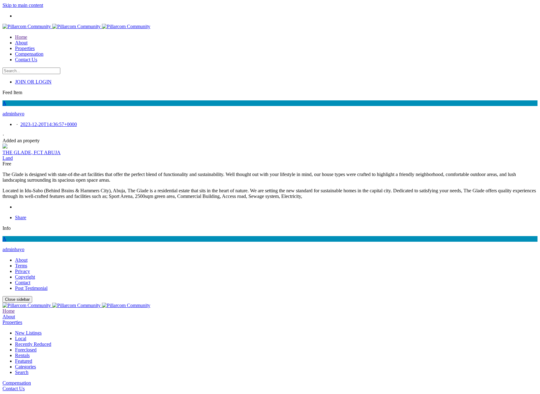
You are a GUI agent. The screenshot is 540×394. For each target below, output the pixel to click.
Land (7, 158)
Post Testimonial (31, 288)
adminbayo (13, 249)
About (21, 260)
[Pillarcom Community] (76, 26)
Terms (21, 265)
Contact (22, 282)
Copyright (25, 277)
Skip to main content (22, 5)
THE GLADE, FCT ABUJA (31, 152)
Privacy (22, 271)
